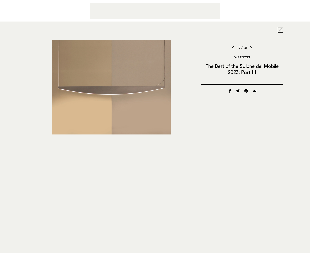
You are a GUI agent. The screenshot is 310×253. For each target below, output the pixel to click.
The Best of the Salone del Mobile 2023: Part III (242, 69)
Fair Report (242, 57)
